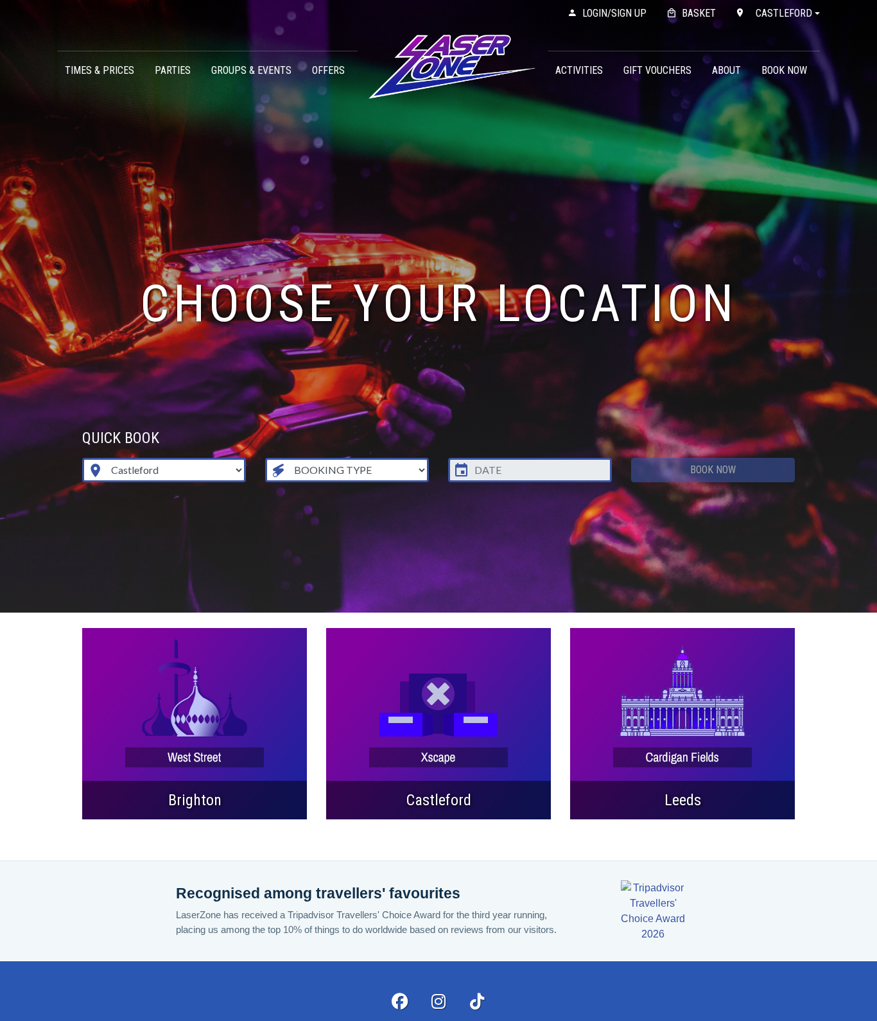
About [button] (726, 70)
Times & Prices (99, 70)
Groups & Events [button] (251, 70)
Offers (328, 70)
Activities (579, 70)
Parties (173, 70)
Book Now (784, 70)
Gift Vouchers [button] (657, 70)
